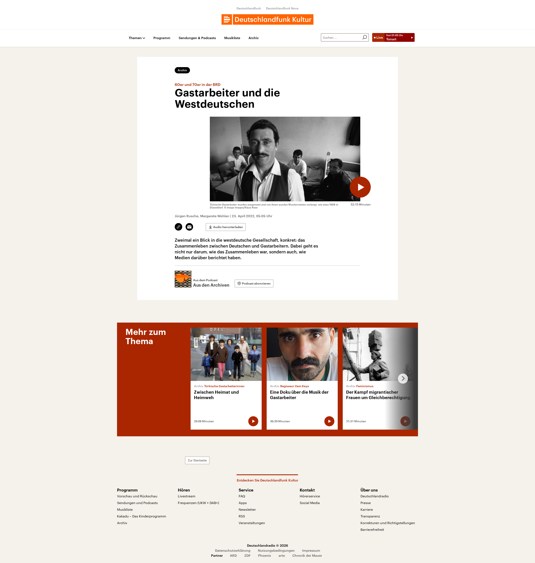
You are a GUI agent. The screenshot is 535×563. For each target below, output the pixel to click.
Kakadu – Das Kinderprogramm (141, 516)
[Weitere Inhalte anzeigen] (401, 379)
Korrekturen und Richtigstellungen (387, 523)
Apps (243, 503)
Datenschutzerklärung (232, 550)
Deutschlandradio (374, 496)
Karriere (366, 509)
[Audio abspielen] (360, 187)
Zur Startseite (197, 460)
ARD (233, 555)
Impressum (311, 550)
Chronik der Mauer (307, 555)
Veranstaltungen (252, 523)
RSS (242, 516)
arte (282, 555)
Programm (161, 38)
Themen (135, 38)
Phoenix (264, 555)
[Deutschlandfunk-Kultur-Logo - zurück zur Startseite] (267, 19)
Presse (365, 503)
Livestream (186, 496)
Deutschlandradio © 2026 (267, 545)
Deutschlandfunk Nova (282, 8)
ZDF (247, 555)
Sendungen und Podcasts (137, 503)
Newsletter (247, 509)
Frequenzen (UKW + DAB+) (198, 503)
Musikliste (232, 38)
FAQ (242, 496)
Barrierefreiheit (372, 529)
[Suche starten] (364, 37)
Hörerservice (310, 496)
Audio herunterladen (228, 227)
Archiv (253, 38)
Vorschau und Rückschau (137, 496)
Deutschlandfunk (249, 8)
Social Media (310, 503)
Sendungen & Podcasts (197, 38)
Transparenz (370, 516)
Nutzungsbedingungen (276, 550)
